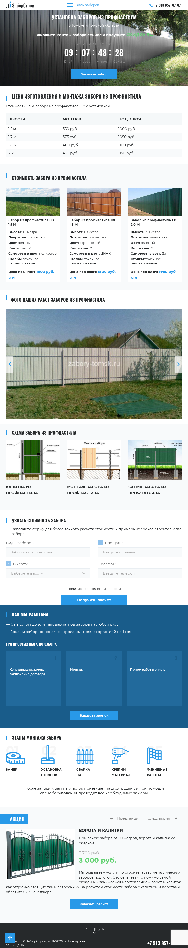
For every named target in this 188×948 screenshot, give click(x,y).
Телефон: (107, 564)
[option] (32, 237)
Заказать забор (94, 74)
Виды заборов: (20, 543)
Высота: (20, 564)
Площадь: (114, 543)
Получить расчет (94, 600)
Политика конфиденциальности (94, 589)
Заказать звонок (94, 715)
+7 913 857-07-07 (167, 5)
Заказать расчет (94, 904)
